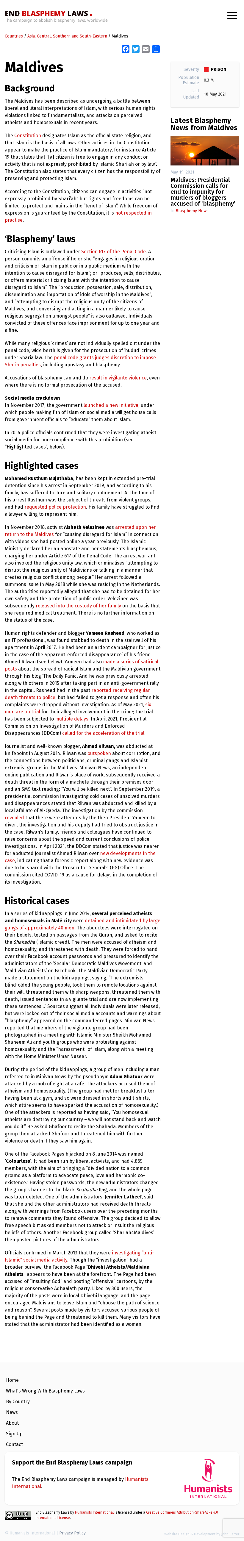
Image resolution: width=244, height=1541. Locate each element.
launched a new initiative (111, 405)
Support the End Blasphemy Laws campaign (72, 1462)
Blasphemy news (192, 210)
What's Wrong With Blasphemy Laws (45, 1391)
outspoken (99, 753)
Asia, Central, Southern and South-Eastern (67, 36)
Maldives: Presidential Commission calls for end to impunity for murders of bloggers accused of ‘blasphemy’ (203, 191)
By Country (18, 1401)
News (12, 1412)
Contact (14, 1444)
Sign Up (14, 1434)
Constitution (27, 135)
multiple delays (71, 719)
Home (12, 1380)
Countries (14, 36)
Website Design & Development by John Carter (201, 1534)
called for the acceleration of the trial (103, 733)
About (12, 1423)
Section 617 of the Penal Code (113, 251)
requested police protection (55, 507)
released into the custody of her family (78, 606)
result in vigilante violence (118, 378)
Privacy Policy (72, 1533)
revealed (14, 817)
